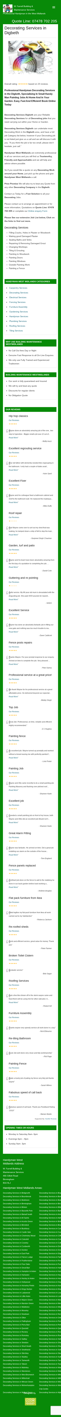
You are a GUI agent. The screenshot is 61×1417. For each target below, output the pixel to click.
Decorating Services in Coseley (15, 1243)
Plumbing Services (18, 321)
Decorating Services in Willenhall (16, 1378)
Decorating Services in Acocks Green (18, 1221)
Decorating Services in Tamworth (16, 1360)
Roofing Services (17, 326)
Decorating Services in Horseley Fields (18, 1285)
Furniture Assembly (18, 307)
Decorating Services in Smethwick (16, 1350)
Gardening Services (18, 311)
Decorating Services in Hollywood (16, 1282)
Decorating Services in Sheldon (15, 1343)
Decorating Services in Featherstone (17, 1261)
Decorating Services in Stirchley (16, 1353)
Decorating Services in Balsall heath (17, 1214)
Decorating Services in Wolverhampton (18, 1385)
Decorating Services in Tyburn (15, 1364)
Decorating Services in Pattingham (17, 1321)
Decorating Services (18, 292)
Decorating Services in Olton (14, 1318)
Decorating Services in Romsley (16, 1335)
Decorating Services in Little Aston (16, 1296)
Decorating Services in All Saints (16, 1218)
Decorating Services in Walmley (16, 1367)
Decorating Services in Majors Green (18, 1300)
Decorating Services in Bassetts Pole (18, 1211)
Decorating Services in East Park (16, 1253)
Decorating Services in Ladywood (16, 1293)
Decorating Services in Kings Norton (17, 1289)
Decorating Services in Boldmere (16, 1200)
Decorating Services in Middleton (16, 1307)
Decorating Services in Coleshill (16, 1239)
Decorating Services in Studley (15, 1357)
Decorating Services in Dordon (15, 1250)
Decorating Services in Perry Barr (16, 1325)
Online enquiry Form (37, 211)
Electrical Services (17, 297)
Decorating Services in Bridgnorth (16, 1193)
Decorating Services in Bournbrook (17, 1196)
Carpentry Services (18, 288)
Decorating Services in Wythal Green (18, 1392)
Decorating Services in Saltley (15, 1339)
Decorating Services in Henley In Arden (18, 1278)
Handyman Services (18, 316)
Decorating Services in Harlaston (16, 1275)
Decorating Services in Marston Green (18, 1303)
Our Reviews (14, 420)
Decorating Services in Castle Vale (17, 1232)
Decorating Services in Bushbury (16, 1228)
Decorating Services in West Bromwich (18, 1375)
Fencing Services (17, 302)
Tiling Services (16, 330)
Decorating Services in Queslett (15, 1328)
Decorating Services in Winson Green (18, 1382)
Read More (13, 438)
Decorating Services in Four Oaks (16, 1264)
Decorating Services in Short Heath (17, 1346)
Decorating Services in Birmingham (17, 1204)
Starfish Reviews (50, 1119)
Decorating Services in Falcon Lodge (18, 1257)
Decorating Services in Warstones (16, 1371)
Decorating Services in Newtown (16, 1314)
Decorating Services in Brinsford (16, 1225)
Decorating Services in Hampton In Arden (19, 1271)
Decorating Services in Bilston (15, 1207)
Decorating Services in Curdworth (16, 1246)
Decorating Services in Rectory (15, 1332)
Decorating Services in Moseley (15, 1310)
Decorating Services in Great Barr (16, 1268)
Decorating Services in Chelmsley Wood (19, 1236)
